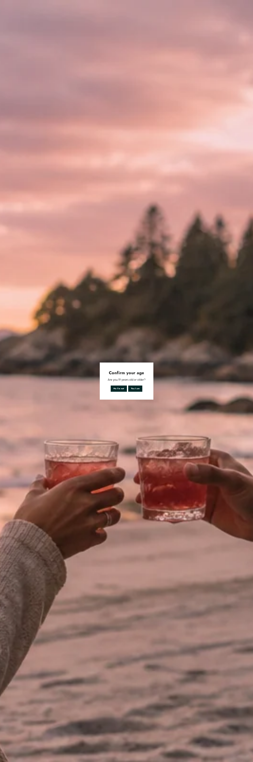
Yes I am (135, 388)
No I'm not (118, 388)
